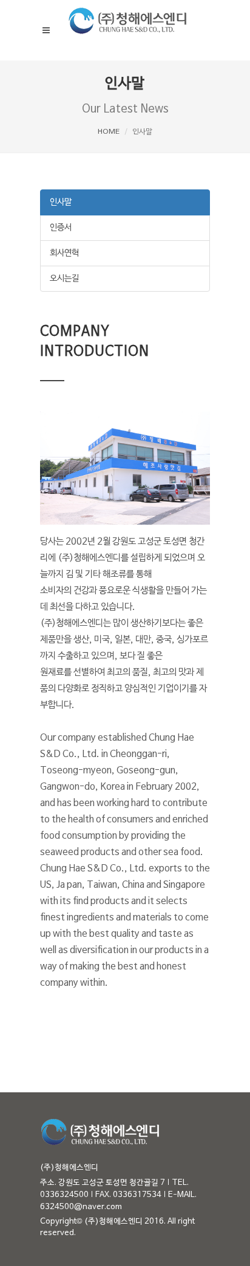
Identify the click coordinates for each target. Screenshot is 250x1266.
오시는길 (64, 278)
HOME (109, 132)
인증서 (61, 227)
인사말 (61, 202)
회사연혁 (64, 253)
